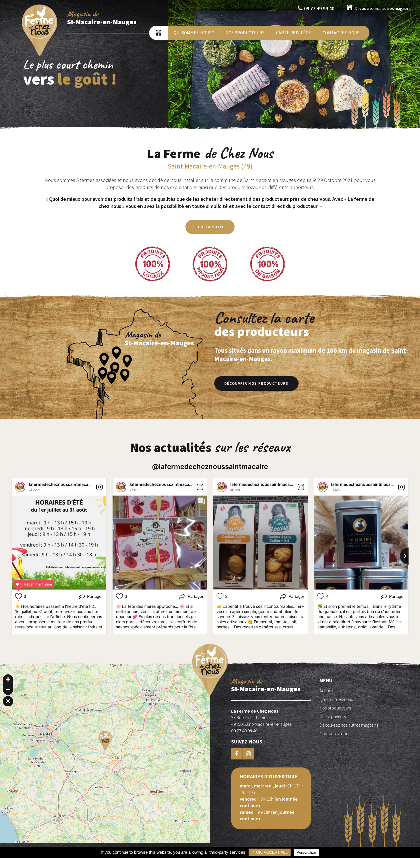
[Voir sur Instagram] (99, 487)
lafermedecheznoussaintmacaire (61, 484)
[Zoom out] (8, 690)
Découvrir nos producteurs (256, 383)
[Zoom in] (8, 679)
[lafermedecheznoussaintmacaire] (20, 487)
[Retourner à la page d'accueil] (39, 55)
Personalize (306, 852)
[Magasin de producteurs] (158, 33)
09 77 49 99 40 (319, 8)
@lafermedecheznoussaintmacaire (210, 466)
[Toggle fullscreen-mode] (8, 701)
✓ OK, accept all (269, 852)
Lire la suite (210, 226)
